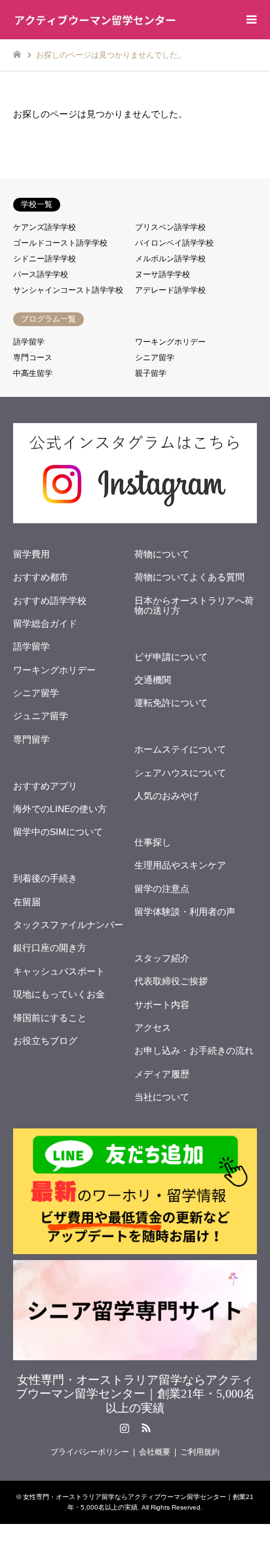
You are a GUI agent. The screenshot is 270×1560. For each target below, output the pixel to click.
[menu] (250, 19)
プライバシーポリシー (89, 1452)
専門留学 (31, 739)
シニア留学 (154, 357)
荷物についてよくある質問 (189, 577)
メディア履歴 (161, 1074)
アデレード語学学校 (170, 290)
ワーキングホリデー (170, 341)
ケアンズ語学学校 (44, 227)
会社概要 (154, 1452)
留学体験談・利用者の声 (184, 911)
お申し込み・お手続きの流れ (194, 1050)
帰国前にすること (50, 1017)
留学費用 (31, 554)
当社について (161, 1097)
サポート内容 (161, 1004)
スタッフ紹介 (161, 958)
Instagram (124, 1427)
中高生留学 (32, 373)
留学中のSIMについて (58, 831)
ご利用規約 (200, 1452)
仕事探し (152, 842)
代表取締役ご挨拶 (171, 981)
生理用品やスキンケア (180, 865)
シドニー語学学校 (44, 258)
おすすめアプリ (45, 786)
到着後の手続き (45, 878)
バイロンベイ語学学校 (174, 243)
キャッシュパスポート (59, 971)
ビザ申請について (171, 657)
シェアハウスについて (180, 773)
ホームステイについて (180, 749)
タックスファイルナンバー (68, 924)
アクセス (152, 1027)
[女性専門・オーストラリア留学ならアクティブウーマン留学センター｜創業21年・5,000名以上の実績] (95, 19)
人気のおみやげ (166, 795)
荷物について (161, 554)
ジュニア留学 (40, 716)
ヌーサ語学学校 (162, 274)
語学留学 (29, 341)
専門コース (32, 357)
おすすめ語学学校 (50, 600)
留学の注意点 (161, 888)
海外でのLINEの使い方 (60, 809)
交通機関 (152, 680)
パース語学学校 (40, 274)
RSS (146, 1427)
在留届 (27, 902)
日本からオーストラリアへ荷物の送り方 (194, 605)
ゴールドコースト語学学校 (60, 243)
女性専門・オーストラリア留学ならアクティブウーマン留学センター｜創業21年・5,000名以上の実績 (135, 1394)
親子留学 (150, 373)
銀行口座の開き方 (50, 947)
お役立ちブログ (45, 1040)
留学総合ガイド (45, 623)
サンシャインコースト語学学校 (68, 290)
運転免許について (171, 702)
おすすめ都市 (40, 577)
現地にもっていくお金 (59, 994)
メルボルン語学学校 (170, 258)
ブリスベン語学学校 (170, 227)
